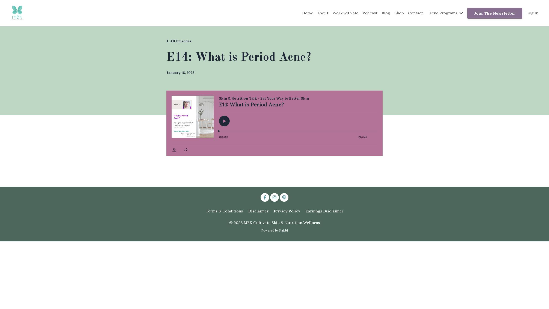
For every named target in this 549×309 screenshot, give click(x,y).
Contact (415, 13)
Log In (532, 13)
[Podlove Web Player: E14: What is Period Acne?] (274, 123)
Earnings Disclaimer (324, 211)
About (322, 13)
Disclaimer (258, 211)
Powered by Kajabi (274, 230)
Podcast (370, 13)
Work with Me (345, 13)
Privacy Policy (287, 211)
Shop (399, 13)
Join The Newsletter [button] (494, 13)
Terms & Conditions (224, 211)
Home (307, 13)
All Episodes (180, 41)
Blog (386, 13)
